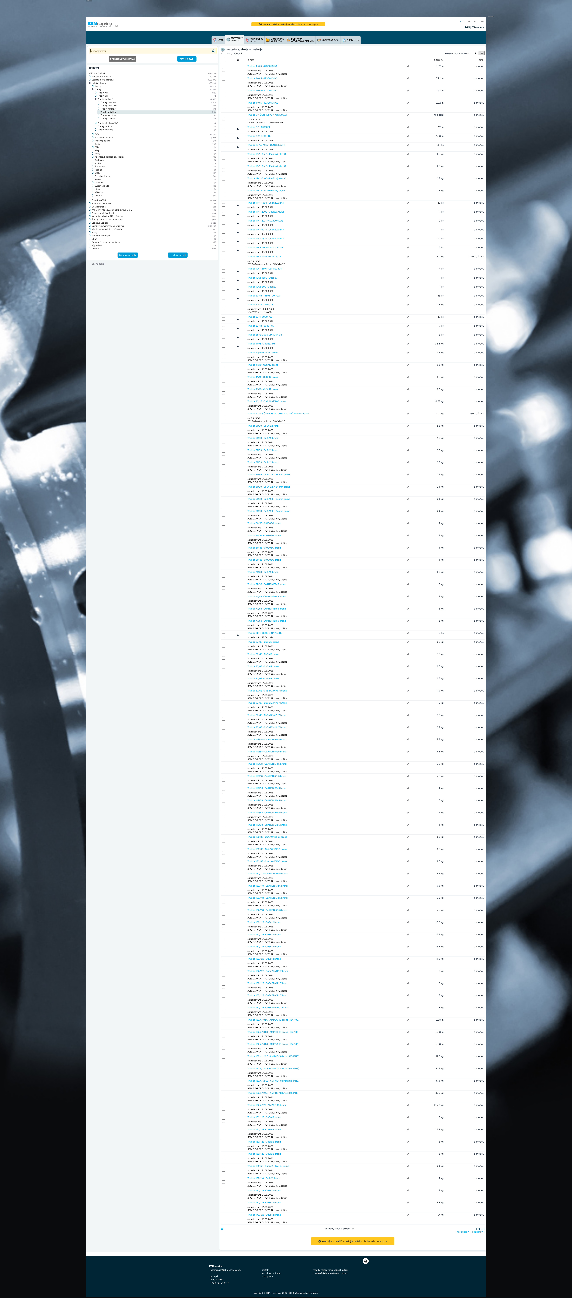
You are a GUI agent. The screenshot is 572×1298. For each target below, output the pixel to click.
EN (482, 21)
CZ (462, 21)
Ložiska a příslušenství (103, 79)
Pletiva (98, 179)
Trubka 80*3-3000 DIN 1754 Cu (264, 633)
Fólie (97, 147)
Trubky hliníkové (108, 108)
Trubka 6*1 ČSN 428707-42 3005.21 (267, 114)
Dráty (97, 173)
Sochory (99, 163)
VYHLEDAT (186, 59)
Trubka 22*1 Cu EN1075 (260, 304)
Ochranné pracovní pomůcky (106, 242)
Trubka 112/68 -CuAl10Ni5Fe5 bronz (267, 788)
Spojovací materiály (101, 76)
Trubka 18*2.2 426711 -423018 (264, 256)
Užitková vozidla (100, 223)
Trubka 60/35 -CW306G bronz (264, 523)
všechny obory (97, 73)
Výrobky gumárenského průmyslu (108, 226)
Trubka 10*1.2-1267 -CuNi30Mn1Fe (266, 145)
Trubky (98, 89)
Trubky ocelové (108, 102)
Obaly (94, 239)
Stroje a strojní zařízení (103, 213)
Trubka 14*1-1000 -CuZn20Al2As (265, 202)
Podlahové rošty (102, 176)
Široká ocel (100, 160)
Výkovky (99, 192)
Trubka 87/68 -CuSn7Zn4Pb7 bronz (267, 690)
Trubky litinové (108, 118)
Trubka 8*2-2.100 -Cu (259, 136)
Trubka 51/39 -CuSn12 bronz (262, 425)
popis (251, 59)
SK (468, 21)
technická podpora (271, 1273)
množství (438, 59)
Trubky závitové (108, 115)
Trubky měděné (108, 112)
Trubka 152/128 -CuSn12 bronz (264, 922)
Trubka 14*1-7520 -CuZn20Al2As (265, 238)
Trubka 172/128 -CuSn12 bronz (264, 1190)
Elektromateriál (99, 206)
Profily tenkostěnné (104, 137)
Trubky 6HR (103, 96)
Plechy (98, 86)
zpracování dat (320, 1273)
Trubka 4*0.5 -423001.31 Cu (262, 66)
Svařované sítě (102, 186)
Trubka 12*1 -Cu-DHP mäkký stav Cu (267, 154)
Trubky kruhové (105, 99)
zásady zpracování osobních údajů (330, 1270)
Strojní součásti (99, 200)
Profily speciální (102, 140)
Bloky (97, 144)
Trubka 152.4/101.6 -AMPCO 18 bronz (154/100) (273, 1019)
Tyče (97, 134)
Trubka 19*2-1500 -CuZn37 (262, 277)
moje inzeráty (129, 255)
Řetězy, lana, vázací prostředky (107, 219)
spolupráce (267, 1276)
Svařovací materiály (101, 203)
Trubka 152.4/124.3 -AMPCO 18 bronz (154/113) (273, 1056)
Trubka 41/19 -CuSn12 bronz (262, 352)
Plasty (95, 232)
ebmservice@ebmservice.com (225, 1270)
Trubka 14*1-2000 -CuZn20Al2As (265, 211)
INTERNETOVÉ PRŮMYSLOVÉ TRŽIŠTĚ (103, 26)
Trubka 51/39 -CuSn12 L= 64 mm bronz (268, 474)
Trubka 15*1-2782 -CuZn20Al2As (265, 247)
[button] (90, 76)
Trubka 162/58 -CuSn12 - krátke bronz (268, 1166)
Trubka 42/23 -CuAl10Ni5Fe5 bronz (266, 401)
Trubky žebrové (105, 129)
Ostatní (98, 195)
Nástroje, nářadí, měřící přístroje (107, 216)
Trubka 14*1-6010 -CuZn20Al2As (265, 229)
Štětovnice (100, 166)
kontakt (265, 1270)
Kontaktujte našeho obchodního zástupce (289, 24)
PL (475, 21)
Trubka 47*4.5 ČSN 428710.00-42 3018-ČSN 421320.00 (278, 413)
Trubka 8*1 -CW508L (259, 127)
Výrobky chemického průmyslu (107, 229)
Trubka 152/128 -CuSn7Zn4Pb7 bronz (267, 971)
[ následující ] (463, 1231)
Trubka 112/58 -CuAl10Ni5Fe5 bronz (266, 739)
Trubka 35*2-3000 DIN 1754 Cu (264, 334)
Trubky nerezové (109, 105)
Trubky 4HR (103, 92)
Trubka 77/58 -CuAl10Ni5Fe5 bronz (266, 584)
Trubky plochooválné (108, 123)
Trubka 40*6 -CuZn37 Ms (261, 343)
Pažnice (98, 169)
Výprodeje (97, 245)
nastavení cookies (338, 1273)
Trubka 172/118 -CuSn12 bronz (263, 1178)
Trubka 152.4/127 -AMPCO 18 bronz (266, 1105)
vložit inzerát (179, 255)
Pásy (97, 150)
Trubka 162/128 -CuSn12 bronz (264, 1117)
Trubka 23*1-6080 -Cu (259, 316)
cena (481, 59)
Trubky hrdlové (105, 126)
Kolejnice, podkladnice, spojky (109, 156)
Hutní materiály (99, 83)
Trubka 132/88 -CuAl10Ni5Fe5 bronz (267, 836)
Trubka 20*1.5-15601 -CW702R (264, 295)
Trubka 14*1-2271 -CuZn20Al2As (265, 220)
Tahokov (99, 182)
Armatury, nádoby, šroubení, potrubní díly (112, 210)
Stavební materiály (101, 235)
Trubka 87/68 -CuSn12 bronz (263, 642)
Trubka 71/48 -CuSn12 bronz (262, 572)
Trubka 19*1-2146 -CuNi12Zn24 (264, 268)
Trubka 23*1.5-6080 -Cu (260, 325)
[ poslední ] (478, 1231)
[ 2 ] (483, 1228)
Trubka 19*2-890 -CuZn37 (261, 286)
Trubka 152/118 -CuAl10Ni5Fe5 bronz (267, 873)
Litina (97, 189)
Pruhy (97, 153)
